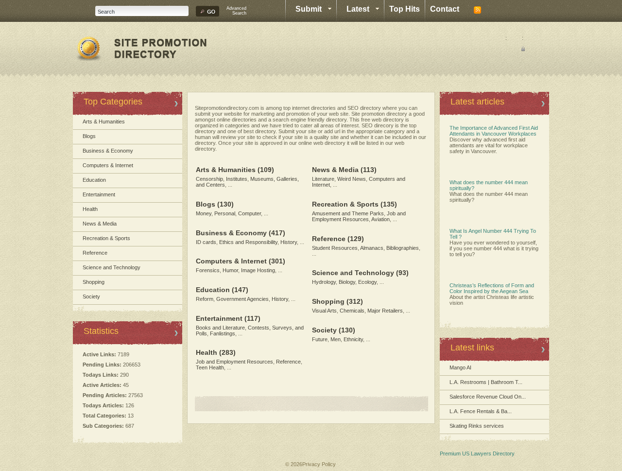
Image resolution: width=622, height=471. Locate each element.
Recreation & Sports (106, 238)
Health (90, 209)
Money (203, 213)
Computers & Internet (108, 165)
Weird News (351, 179)
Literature (323, 179)
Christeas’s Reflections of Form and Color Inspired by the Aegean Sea (491, 288)
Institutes (236, 179)
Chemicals (352, 311)
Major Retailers (385, 311)
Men (335, 339)
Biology (347, 282)
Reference (95, 253)
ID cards (206, 242)
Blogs (89, 136)
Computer (249, 213)
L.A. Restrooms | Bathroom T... (485, 382)
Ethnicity (353, 339)
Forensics (208, 270)
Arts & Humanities (104, 121)
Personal (224, 213)
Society (91, 296)
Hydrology (324, 282)
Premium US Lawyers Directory (477, 453)
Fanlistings (222, 333)
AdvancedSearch (236, 11)
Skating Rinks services (476, 426)
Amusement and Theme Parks (348, 213)
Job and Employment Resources (234, 362)
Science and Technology (111, 267)
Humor (230, 270)
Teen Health (210, 367)
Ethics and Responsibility (248, 242)
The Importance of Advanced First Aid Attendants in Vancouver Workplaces (493, 131)
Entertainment (99, 194)
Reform (204, 299)
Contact (444, 9)
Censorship (209, 179)
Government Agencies (242, 299)
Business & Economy (108, 151)
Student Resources (335, 248)
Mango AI (460, 367)
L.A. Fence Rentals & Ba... (480, 411)
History (288, 242)
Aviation (380, 219)
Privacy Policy (319, 464)
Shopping (93, 282)
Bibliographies (402, 248)
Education (94, 180)
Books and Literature (220, 328)
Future (320, 339)
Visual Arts (324, 311)
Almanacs (371, 248)
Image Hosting (258, 270)
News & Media (100, 224)
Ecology (367, 282)
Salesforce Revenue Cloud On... (487, 397)
